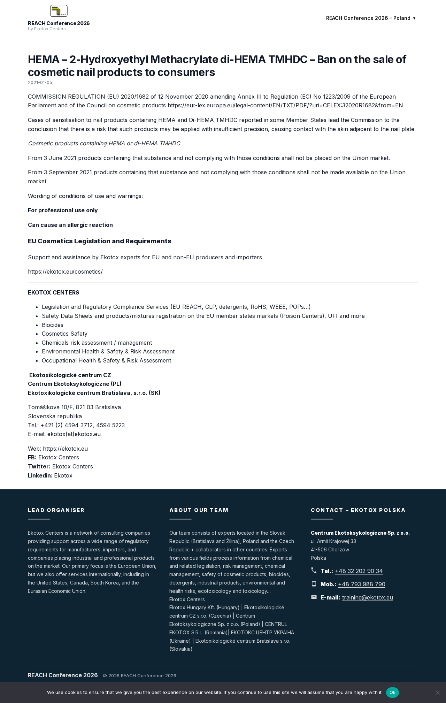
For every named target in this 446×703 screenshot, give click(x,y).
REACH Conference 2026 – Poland (368, 18)
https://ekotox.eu (65, 448)
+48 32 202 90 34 (359, 570)
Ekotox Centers (59, 457)
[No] (437, 692)
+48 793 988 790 (361, 584)
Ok (393, 692)
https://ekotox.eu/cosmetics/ (65, 271)
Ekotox (63, 475)
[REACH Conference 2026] (59, 11)
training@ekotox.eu (367, 597)
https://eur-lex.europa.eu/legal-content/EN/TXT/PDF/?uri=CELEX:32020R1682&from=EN (285, 105)
